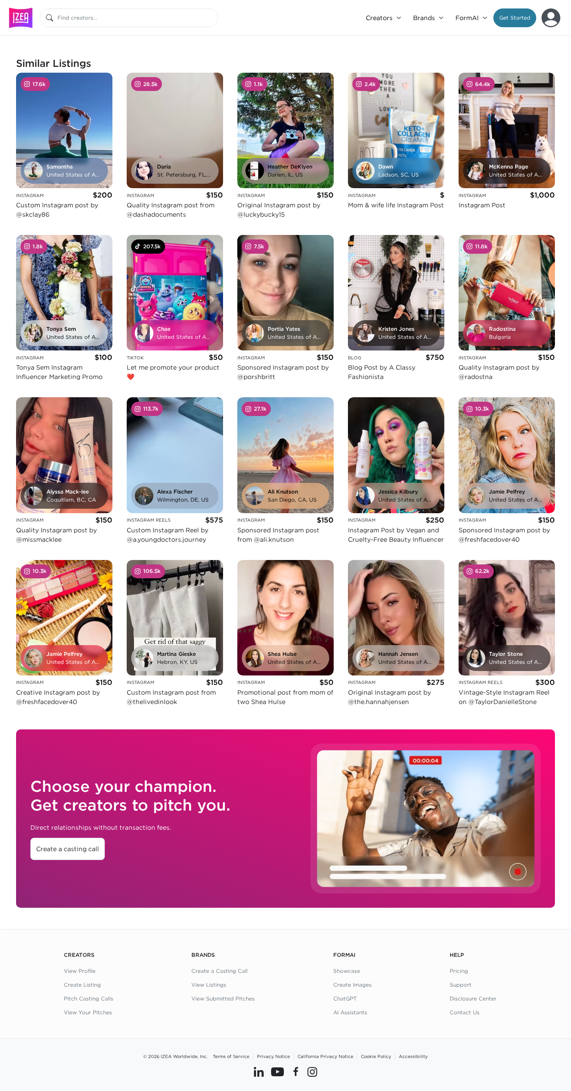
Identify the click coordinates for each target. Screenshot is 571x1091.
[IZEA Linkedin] (259, 1072)
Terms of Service (231, 1056)
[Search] (49, 17)
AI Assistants (350, 1012)
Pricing (459, 970)
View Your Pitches (88, 1012)
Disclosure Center (473, 998)
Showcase (346, 970)
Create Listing (82, 984)
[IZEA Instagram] (312, 1072)
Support (461, 984)
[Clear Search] (212, 17)
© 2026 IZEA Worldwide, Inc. (175, 1056)
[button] (514, 17)
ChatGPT (345, 998)
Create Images (352, 984)
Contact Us (465, 1012)
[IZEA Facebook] (295, 1072)
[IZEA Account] (551, 18)
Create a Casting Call (219, 970)
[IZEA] (21, 17)
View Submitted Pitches (223, 998)
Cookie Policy (376, 1056)
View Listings (208, 984)
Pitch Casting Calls (88, 998)
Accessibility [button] (413, 1056)
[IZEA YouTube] (277, 1072)
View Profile (79, 970)
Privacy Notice (273, 1056)
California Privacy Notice (325, 1056)
